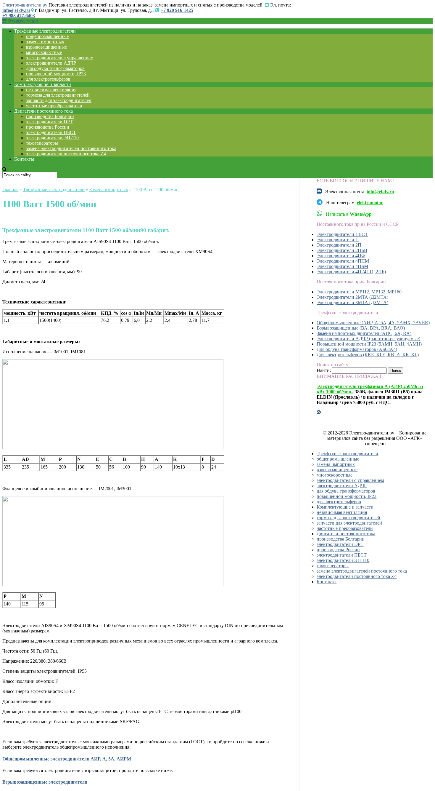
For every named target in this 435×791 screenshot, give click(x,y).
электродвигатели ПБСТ (51, 132)
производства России (47, 127)
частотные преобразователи (54, 105)
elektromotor (370, 202)
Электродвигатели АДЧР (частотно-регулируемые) (368, 338)
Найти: (324, 370)
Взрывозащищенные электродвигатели (44, 781)
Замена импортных (108, 189)
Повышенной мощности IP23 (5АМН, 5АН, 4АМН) (369, 343)
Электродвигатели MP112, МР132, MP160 (359, 291)
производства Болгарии (50, 116)
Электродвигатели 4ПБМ (342, 266)
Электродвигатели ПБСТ (342, 234)
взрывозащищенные (46, 46)
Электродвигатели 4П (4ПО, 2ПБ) (351, 271)
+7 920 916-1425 (177, 10)
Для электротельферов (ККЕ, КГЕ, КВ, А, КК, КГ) (368, 354)
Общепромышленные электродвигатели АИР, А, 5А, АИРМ (66, 758)
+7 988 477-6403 (18, 15)
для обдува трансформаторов (55, 68)
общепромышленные (47, 36)
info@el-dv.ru (16, 10)
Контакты (24, 159)
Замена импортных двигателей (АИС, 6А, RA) (364, 333)
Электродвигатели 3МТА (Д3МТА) (352, 302)
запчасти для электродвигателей (58, 100)
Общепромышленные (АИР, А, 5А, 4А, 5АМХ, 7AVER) (373, 322)
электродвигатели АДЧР (51, 62)
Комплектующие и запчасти (42, 84)
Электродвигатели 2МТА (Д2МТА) (352, 297)
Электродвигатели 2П (339, 244)
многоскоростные (44, 52)
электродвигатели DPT (49, 121)
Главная (10, 189)
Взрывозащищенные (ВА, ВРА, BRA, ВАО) (361, 327)
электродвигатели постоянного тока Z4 (66, 153)
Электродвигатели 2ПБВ (342, 250)
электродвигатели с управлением (60, 57)
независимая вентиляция (51, 89)
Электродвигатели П (338, 239)
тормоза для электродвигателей (58, 95)
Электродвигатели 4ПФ (341, 255)
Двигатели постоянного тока (43, 111)
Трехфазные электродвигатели (45, 30)
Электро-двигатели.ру (24, 4)
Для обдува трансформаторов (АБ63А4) (357, 349)
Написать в (349, 214)
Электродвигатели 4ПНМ (343, 260)
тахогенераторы (42, 143)
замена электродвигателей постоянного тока (71, 148)
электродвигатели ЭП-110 (52, 137)
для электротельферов (48, 79)
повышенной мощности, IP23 (56, 73)
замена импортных (45, 41)
